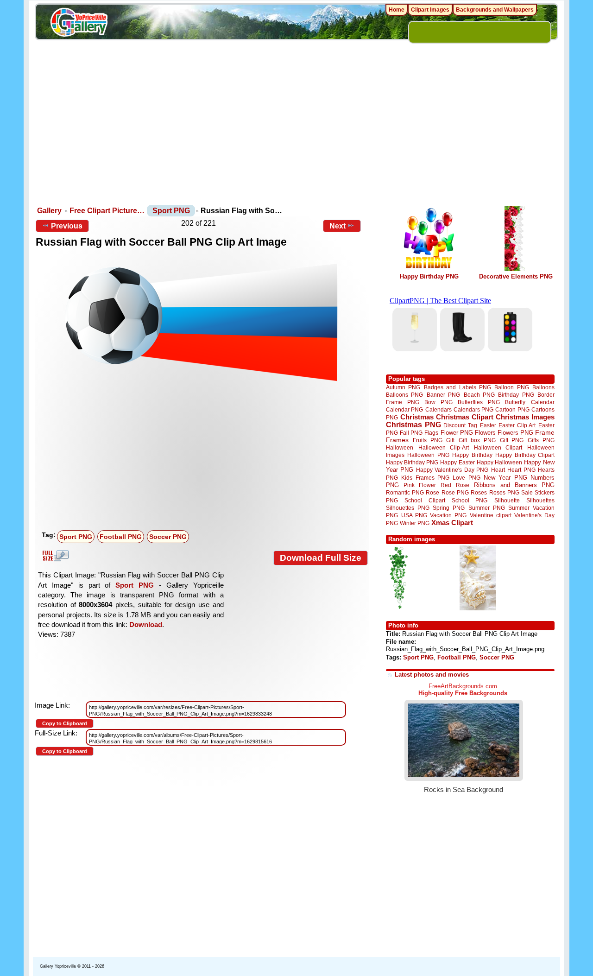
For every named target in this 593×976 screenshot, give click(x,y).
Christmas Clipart (464, 417)
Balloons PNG (404, 395)
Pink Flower (420, 485)
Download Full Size (320, 558)
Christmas (417, 417)
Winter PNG (414, 523)
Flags (431, 433)
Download (145, 624)
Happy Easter (457, 462)
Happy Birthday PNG (429, 276)
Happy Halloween (499, 462)
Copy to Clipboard (64, 723)
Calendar (543, 402)
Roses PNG (504, 492)
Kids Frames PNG (425, 478)
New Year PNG (505, 477)
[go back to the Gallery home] (79, 23)
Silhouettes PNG (407, 508)
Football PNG (121, 536)
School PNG (469, 500)
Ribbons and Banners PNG (514, 485)
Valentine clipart (490, 515)
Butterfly (515, 402)
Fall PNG (411, 433)
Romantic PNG (405, 492)
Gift (450, 440)
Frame (545, 432)
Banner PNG (443, 395)
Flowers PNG (515, 432)
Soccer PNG (168, 536)
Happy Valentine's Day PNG (452, 470)
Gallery (49, 211)
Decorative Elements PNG (516, 276)
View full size (54, 556)
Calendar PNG (404, 409)
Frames (397, 440)
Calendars (438, 409)
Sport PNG (171, 211)
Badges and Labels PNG (457, 387)
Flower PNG (457, 432)
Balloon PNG (511, 387)
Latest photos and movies (432, 674)
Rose (432, 492)
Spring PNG (449, 508)
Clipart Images (430, 9)
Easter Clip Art (517, 425)
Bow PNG (438, 402)
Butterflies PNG (479, 402)
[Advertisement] (296, 134)
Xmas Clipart (452, 522)
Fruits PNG (427, 440)
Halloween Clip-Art (443, 447)
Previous (66, 226)
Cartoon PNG (512, 409)
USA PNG (414, 515)
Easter (488, 425)
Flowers (485, 432)
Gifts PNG (541, 440)
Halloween (399, 447)
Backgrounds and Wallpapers (495, 9)
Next (337, 226)
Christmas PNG (413, 425)
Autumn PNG (403, 387)
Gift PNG (512, 440)
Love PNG (466, 478)
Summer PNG (486, 508)
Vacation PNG (448, 515)
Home (396, 9)
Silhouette (507, 500)
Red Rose (455, 485)
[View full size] (202, 322)
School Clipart (424, 500)
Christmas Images (525, 417)
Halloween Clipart (498, 447)
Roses (479, 492)
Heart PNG (521, 470)
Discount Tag (460, 425)
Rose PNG (455, 492)
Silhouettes (540, 500)
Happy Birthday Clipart (525, 455)
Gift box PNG (477, 440)
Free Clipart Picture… (107, 211)
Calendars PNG (473, 409)
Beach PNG (479, 395)
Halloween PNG (428, 455)
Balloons (543, 387)
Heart (498, 470)
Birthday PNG (516, 395)
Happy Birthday (472, 455)
